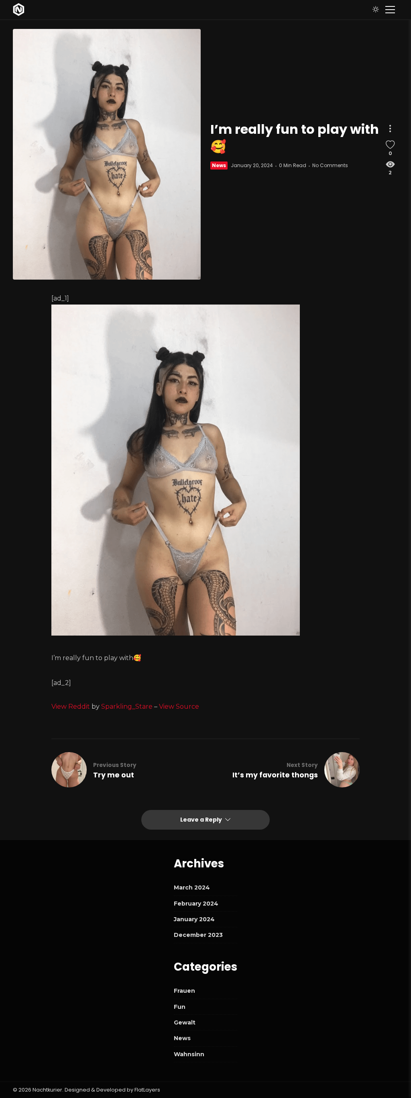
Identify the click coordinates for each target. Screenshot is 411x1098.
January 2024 (194, 919)
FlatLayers (147, 1089)
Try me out (113, 775)
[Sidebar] (390, 9)
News (219, 165)
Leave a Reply (201, 820)
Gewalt (184, 1022)
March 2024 (192, 887)
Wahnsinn (189, 1054)
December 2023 (198, 935)
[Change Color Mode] (375, 9)
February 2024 (196, 903)
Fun (179, 1006)
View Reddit (70, 706)
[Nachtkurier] (18, 9)
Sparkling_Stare (127, 706)
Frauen (184, 990)
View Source (179, 706)
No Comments (330, 165)
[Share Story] (390, 129)
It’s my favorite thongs (275, 775)
